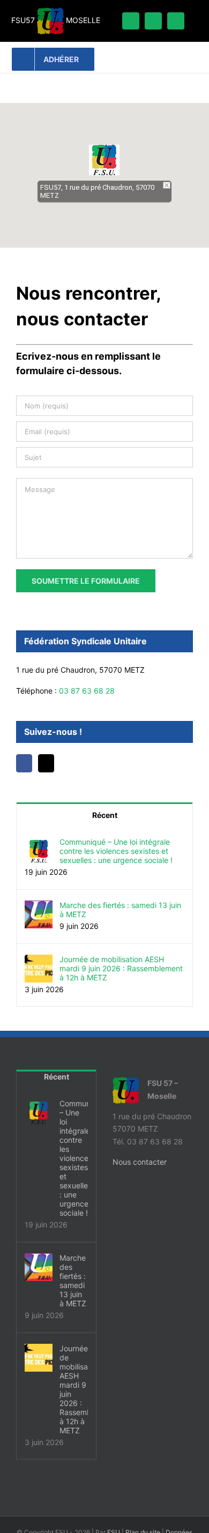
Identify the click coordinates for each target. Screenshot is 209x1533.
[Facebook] (24, 763)
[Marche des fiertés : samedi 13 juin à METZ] (39, 906)
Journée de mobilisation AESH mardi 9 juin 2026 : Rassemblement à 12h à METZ (121, 968)
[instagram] (175, 20)
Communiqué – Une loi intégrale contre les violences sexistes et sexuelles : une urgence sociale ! (116, 851)
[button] (104, 160)
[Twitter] (46, 763)
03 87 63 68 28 (87, 690)
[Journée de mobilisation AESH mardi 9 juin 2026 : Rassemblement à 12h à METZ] (39, 960)
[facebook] (130, 20)
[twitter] (153, 20)
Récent (104, 815)
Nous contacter (140, 1161)
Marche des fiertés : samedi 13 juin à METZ (120, 910)
